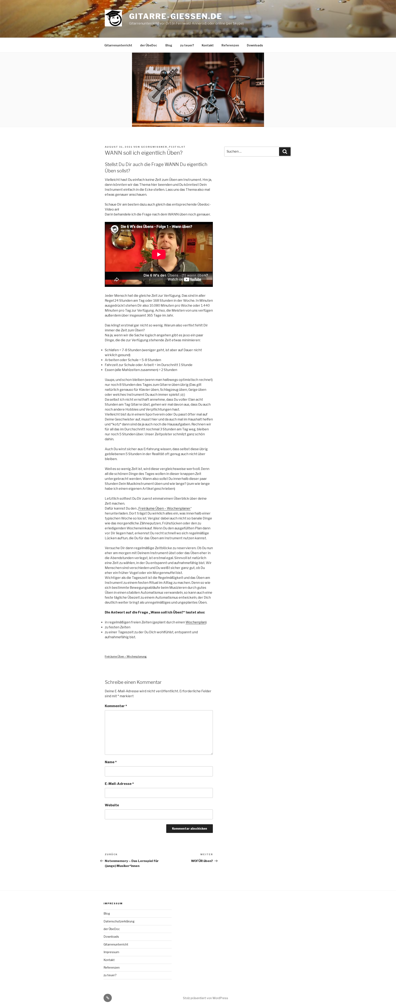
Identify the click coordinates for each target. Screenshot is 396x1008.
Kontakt (208, 45)
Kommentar (116, 706)
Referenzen (230, 45)
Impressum (111, 952)
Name (111, 762)
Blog (168, 45)
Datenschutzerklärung (119, 921)
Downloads (255, 45)
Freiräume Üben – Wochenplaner (164, 508)
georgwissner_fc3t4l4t (163, 146)
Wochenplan (196, 622)
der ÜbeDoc (149, 45)
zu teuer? (187, 45)
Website (112, 805)
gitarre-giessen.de (175, 16)
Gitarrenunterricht (118, 45)
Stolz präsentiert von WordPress (205, 998)
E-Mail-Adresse (119, 784)
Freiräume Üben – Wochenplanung (126, 656)
